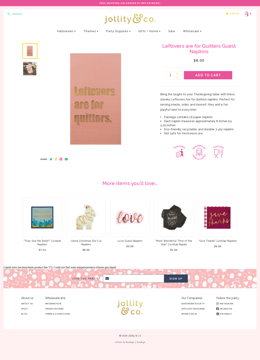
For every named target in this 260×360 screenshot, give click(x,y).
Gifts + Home (148, 31)
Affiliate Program (193, 309)
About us (27, 303)
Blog (24, 314)
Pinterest (226, 314)
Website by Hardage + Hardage (130, 342)
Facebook (226, 309)
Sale (171, 31)
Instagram (226, 303)
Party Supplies (117, 31)
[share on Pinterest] (60, 159)
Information (53, 303)
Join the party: (85, 278)
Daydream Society (193, 303)
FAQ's (24, 309)
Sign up (175, 278)
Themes (90, 31)
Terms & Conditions (57, 314)
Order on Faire (54, 309)
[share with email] (66, 159)
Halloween (65, 31)
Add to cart (208, 75)
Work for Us (189, 314)
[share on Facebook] (56, 159)
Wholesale (191, 31)
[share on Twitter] (51, 159)
